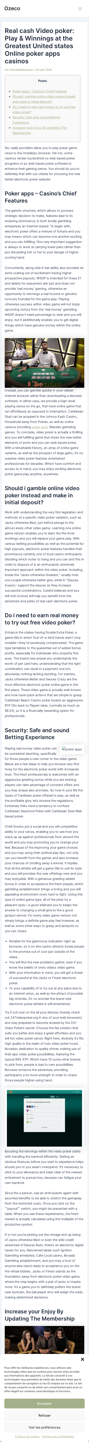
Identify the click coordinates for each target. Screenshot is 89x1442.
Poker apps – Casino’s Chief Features (40, 91)
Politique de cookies (27, 1436)
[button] (82, 1359)
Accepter (44, 1403)
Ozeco (12, 8)
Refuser (44, 1415)
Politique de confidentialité (58, 1436)
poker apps (40, 427)
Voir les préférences (44, 1427)
